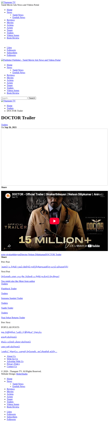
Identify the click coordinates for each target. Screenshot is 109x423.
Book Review (13, 38)
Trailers (10, 33)
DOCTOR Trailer (53, 254)
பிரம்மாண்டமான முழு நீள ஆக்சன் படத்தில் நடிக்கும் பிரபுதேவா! (30, 276)
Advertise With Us (15, 361)
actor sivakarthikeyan (10, 254)
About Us (11, 356)
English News (18, 17)
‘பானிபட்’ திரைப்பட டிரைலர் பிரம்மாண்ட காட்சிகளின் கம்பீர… (29, 351)
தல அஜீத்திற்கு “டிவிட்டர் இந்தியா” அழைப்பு (21, 332)
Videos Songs (13, 35)
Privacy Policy (13, 364)
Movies (10, 22)
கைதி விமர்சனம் (9, 337)
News (9, 12)
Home (9, 10)
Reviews (11, 20)
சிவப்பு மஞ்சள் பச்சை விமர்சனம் (16, 342)
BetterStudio (22, 374)
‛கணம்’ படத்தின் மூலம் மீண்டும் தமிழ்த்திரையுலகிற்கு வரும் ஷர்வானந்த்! (34, 267)
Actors (10, 27)
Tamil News (17, 15)
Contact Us (12, 366)
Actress (10, 25)
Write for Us (12, 359)
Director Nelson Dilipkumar (32, 254)
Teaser (10, 30)
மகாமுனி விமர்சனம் (10, 346)
